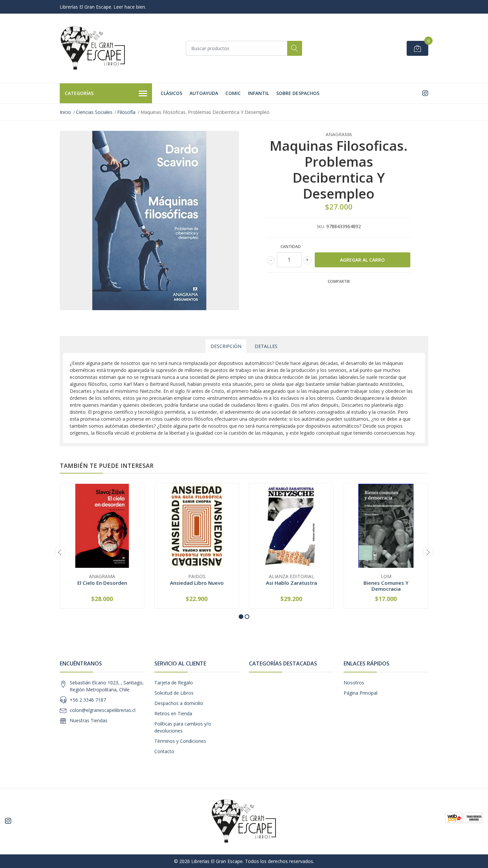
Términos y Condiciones (180, 741)
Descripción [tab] (225, 346)
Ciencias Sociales (94, 112)
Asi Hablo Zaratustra (291, 582)
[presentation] (60, 552)
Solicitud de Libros (174, 693)
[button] (241, 616)
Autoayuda (204, 93)
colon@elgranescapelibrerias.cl (102, 710)
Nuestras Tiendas (89, 720)
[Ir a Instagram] (425, 93)
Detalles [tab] (266, 346)
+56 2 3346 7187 (88, 700)
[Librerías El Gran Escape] (93, 48)
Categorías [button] (79, 93)
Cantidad (291, 246)
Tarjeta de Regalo (173, 682)
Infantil (258, 93)
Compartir (339, 281)
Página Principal (360, 693)
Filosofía (126, 112)
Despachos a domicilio (178, 703)
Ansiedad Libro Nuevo (197, 582)
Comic (233, 93)
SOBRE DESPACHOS (297, 93)
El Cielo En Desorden (102, 582)
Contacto (164, 751)
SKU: (321, 226)
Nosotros (354, 682)
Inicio (65, 112)
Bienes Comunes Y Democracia (386, 585)
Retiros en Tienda (173, 713)
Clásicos (171, 93)
